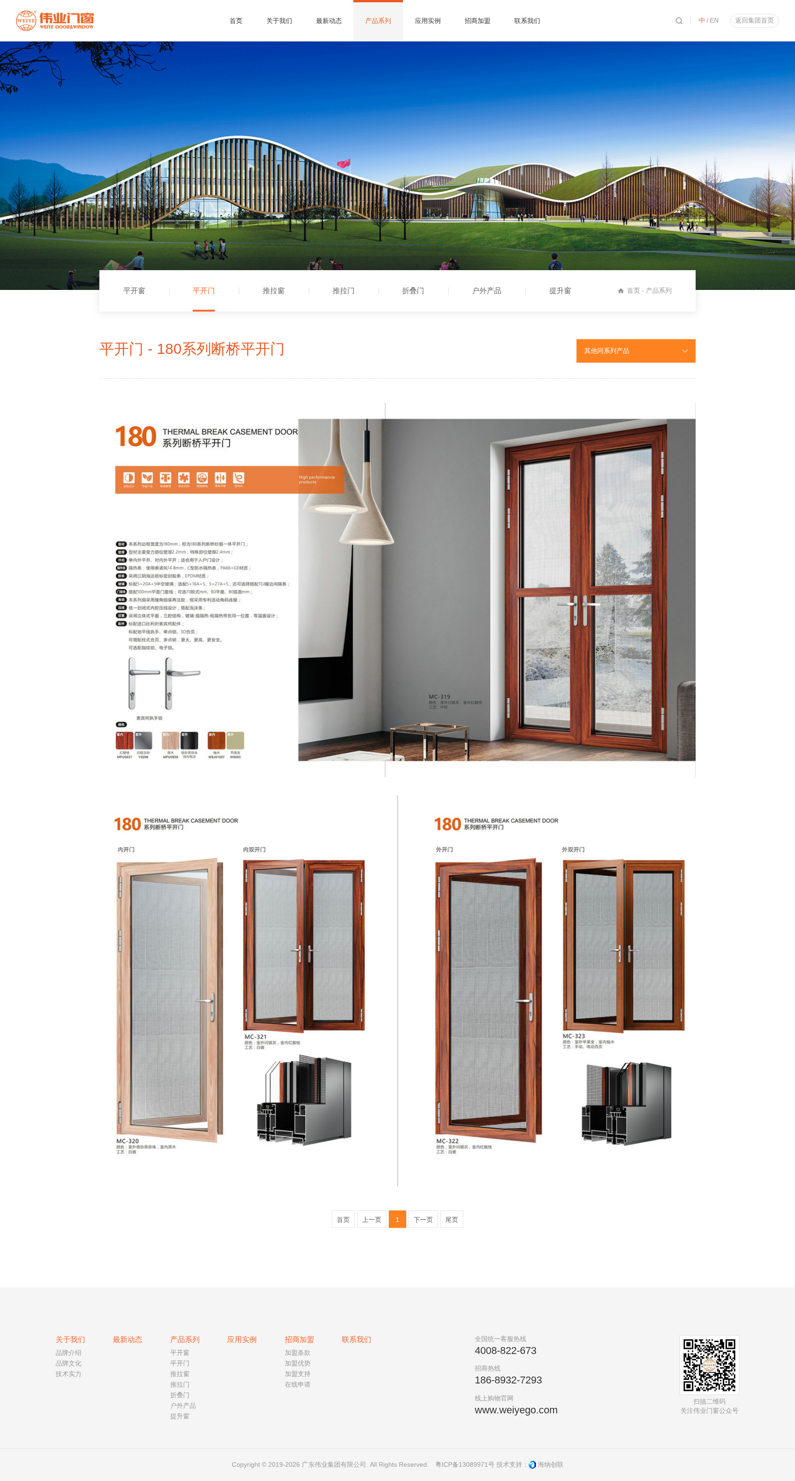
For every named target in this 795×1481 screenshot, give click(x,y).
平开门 (204, 291)
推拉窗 (274, 291)
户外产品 (486, 291)
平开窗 (134, 291)
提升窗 (560, 291)
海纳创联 (551, 1464)
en (714, 20)
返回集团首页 (754, 20)
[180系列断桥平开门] (397, 590)
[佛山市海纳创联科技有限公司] (532, 1465)
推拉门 (344, 291)
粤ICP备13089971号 (465, 1464)
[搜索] (679, 20)
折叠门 (413, 291)
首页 (633, 290)
